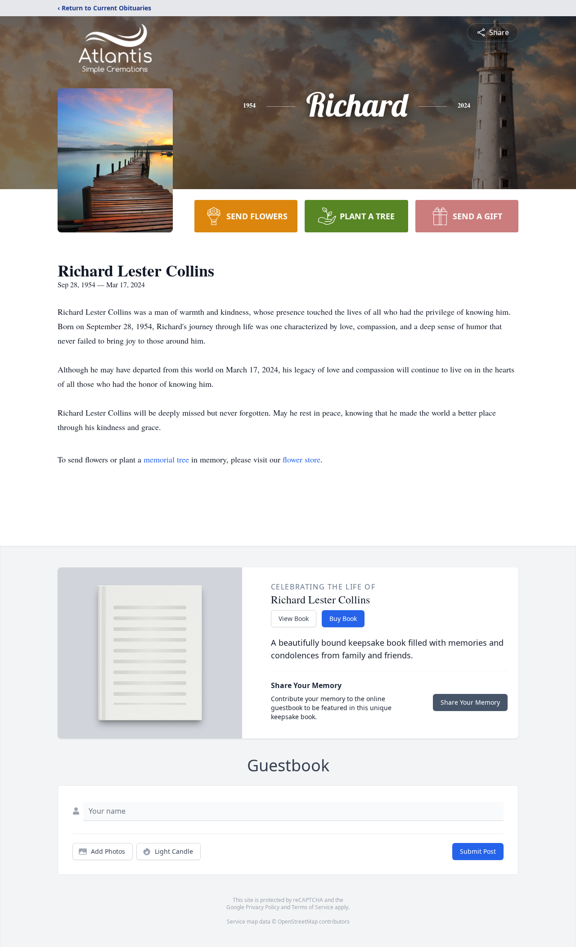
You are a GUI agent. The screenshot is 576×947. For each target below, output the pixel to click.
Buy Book (343, 618)
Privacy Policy (262, 907)
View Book (294, 618)
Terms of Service (312, 907)
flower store (301, 459)
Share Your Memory (470, 702)
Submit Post (478, 851)
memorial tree (166, 459)
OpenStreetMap (298, 921)
